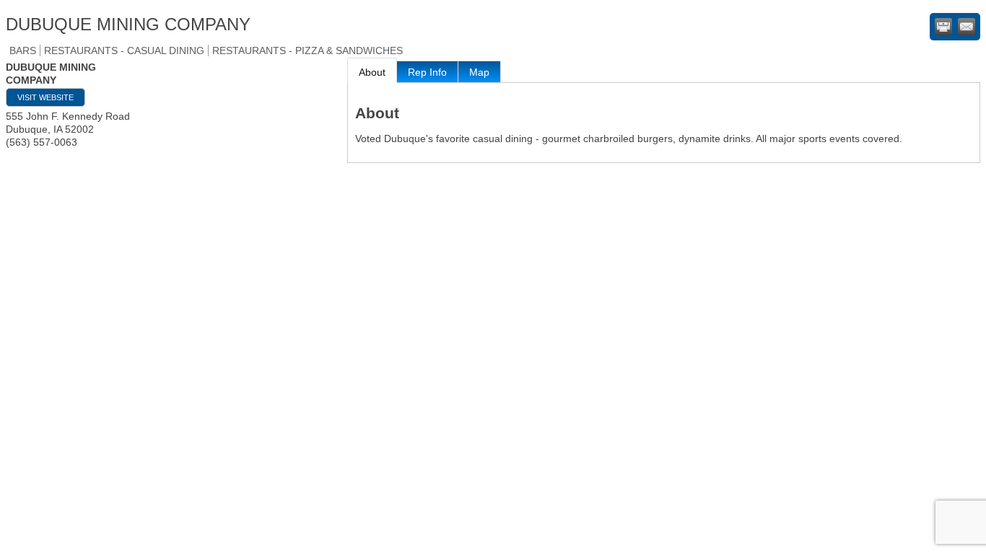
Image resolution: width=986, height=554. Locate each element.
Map (479, 72)
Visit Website (45, 97)
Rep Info (427, 72)
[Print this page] (943, 26)
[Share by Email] (966, 26)
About (372, 72)
